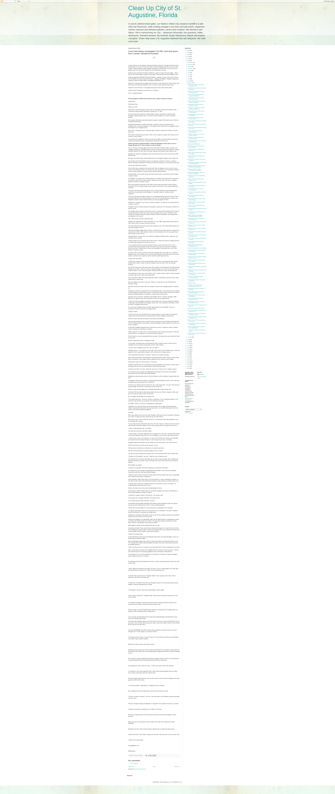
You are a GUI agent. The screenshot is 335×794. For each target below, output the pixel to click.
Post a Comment (134, 763)
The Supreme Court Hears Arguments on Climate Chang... (196, 314)
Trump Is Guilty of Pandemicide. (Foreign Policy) (195, 131)
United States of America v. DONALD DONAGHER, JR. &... (196, 302)
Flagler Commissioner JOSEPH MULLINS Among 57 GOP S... (195, 216)
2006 (188, 368)
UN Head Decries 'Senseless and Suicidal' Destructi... (195, 138)
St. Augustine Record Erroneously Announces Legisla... (196, 105)
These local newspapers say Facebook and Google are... (197, 235)
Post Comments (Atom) (140, 769)
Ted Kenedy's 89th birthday (194, 144)
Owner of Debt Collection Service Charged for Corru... (195, 299)
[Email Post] (146, 755)
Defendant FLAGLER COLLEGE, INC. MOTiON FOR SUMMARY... (196, 166)
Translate (190, 413)
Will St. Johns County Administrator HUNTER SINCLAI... (196, 292)
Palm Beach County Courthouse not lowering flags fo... (196, 111)
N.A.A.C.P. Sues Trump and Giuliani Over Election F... (196, 206)
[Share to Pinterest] (155, 755)
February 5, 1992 (192, 283)
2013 (188, 354)
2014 (188, 352)
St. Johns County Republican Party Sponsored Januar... (196, 98)
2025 (188, 52)
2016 (188, 347)
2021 (188, 60)
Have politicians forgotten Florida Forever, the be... (195, 118)
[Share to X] (152, 755)
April (189, 79)
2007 (188, 366)
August (189, 70)
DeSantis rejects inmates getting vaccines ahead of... (195, 277)
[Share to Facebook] (154, 755)
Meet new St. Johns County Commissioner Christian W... (195, 170)
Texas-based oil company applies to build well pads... (196, 219)
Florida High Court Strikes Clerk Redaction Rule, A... (195, 245)
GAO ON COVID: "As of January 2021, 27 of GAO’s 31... (197, 274)
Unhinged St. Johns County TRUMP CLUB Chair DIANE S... (196, 108)
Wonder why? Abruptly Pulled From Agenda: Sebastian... (196, 173)
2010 (188, 360)
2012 (188, 356)
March (189, 81)
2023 (188, 56)
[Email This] (149, 755)
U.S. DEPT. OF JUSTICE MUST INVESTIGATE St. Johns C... (195, 286)
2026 (188, 50)
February (190, 83)
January (190, 337)
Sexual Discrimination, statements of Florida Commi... (196, 254)
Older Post (176, 766)
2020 (188, 339)
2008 (188, 364)
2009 (188, 362)
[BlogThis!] (150, 755)
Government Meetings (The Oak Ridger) (197, 248)
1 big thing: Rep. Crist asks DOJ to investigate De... (196, 115)
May (189, 76)
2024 (188, 54)
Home (154, 766)
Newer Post (131, 766)
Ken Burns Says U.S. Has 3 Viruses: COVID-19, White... (196, 135)
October (190, 66)
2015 (188, 350)
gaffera (170, 782)
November (190, 64)
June (189, 74)
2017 (188, 345)
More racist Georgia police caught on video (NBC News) (196, 327)
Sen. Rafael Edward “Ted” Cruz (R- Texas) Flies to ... (196, 189)
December (190, 62)
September (190, 68)
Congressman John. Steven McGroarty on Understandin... (197, 141)
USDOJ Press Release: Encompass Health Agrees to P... (196, 92)
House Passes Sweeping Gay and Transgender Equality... (196, 95)
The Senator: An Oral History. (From (196, 308)
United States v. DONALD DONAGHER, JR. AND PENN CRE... (197, 163)
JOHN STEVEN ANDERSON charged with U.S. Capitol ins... (196, 102)
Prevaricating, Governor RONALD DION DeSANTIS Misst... (197, 317)
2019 (188, 341)
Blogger (180, 782)
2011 (188, 358)
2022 (188, 58)
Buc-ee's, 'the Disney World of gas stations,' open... (196, 179)
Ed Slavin (201, 374)
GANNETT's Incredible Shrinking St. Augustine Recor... (196, 85)
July (189, 72)
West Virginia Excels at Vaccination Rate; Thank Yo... (196, 146)
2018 (188, 343)
